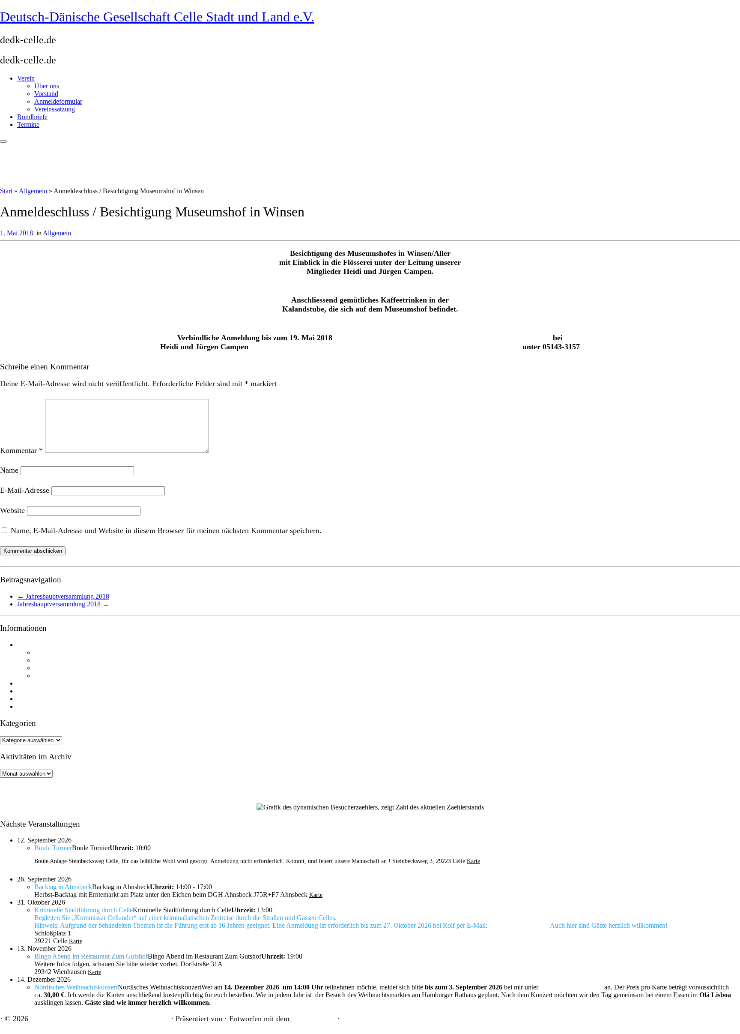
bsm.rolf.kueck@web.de (518, 926)
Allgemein (33, 191)
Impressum (30, 699)
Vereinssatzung (54, 109)
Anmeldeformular (58, 101)
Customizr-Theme (313, 1019)
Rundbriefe (32, 116)
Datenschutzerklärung (43, 707)
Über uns (46, 86)
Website (12, 510)
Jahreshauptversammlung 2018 (63, 596)
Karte (473, 861)
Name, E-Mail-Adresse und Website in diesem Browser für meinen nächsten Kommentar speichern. (166, 530)
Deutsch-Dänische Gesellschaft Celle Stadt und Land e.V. (157, 16)
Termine (28, 124)
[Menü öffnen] (3, 141)
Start (6, 191)
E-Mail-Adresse (24, 490)
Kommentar (21, 450)
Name (9, 470)
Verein (26, 78)
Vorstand (46, 93)
